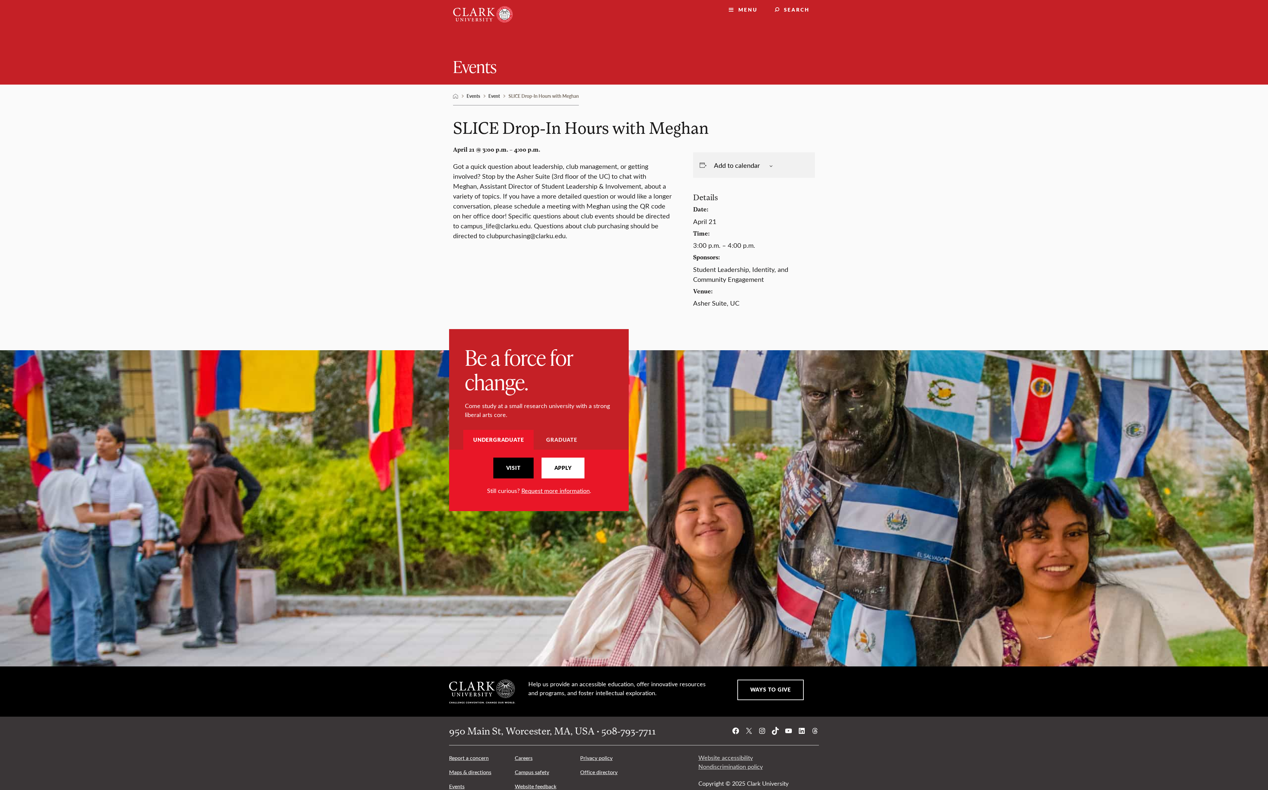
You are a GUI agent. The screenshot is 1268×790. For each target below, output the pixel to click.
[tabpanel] (539, 476)
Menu (747, 9)
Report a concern (469, 757)
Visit (513, 467)
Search (797, 9)
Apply (563, 467)
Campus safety (532, 772)
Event (494, 96)
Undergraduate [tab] (498, 439)
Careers (524, 757)
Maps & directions (470, 772)
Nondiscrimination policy (730, 767)
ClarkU (455, 96)
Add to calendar (737, 165)
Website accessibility (725, 758)
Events (475, 66)
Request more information (555, 491)
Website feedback (535, 786)
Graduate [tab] (561, 439)
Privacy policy (596, 757)
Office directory (598, 772)
